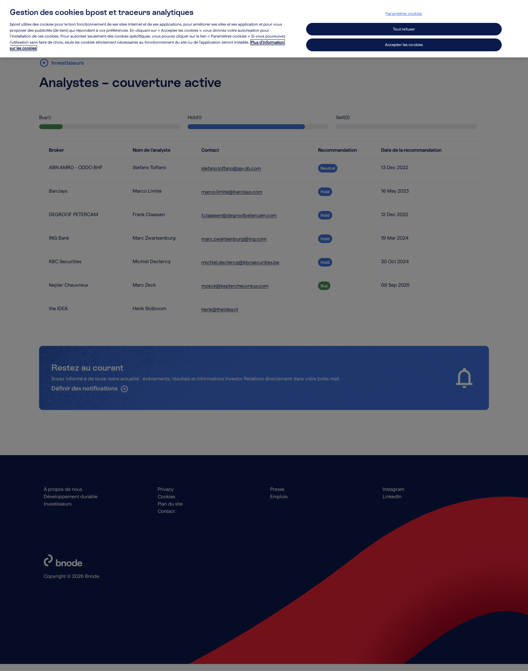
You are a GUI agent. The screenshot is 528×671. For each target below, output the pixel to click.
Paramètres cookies (404, 13)
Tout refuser (404, 29)
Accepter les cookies (404, 44)
